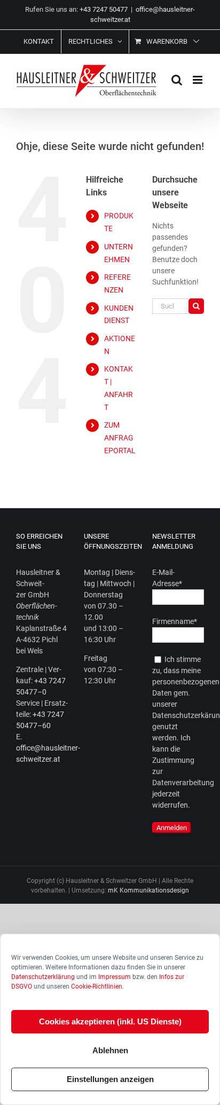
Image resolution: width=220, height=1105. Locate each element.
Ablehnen (110, 1050)
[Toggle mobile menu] (198, 79)
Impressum (114, 977)
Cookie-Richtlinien (96, 986)
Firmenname (174, 621)
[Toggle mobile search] (176, 79)
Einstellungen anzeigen (110, 1079)
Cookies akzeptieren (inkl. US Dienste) (110, 1021)
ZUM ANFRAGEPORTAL (120, 438)
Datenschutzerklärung (43, 977)
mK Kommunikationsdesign (148, 890)
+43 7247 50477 (104, 9)
